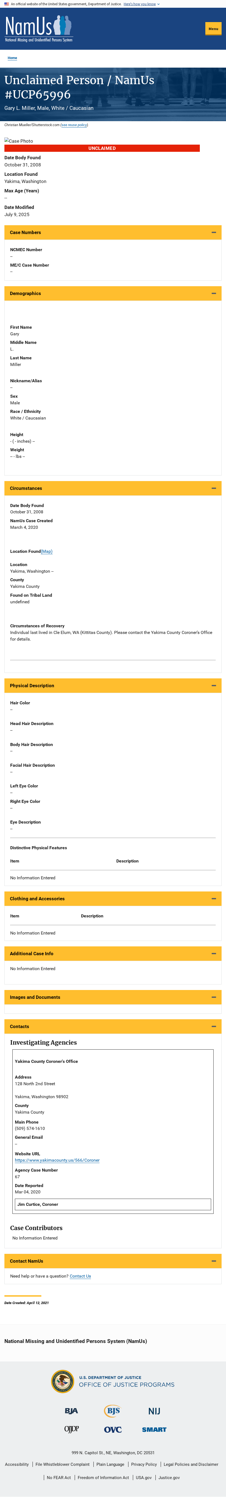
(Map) (47, 551)
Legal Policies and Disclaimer (191, 1464)
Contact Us (80, 1276)
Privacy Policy (144, 1464)
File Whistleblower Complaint (63, 1464)
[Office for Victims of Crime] (113, 1429)
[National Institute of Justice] (154, 1408)
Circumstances (26, 488)
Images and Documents (35, 997)
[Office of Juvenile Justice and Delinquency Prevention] (71, 1431)
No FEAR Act (59, 1477)
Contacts (19, 1026)
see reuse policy (74, 124)
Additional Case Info (31, 953)
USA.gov (144, 1477)
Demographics (25, 293)
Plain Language (110, 1464)
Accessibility (17, 1464)
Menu (213, 28)
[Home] (38, 29)
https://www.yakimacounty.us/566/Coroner (57, 1160)
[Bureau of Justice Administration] (71, 1408)
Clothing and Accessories (37, 898)
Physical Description (32, 685)
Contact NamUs (26, 1261)
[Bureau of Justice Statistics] (113, 1415)
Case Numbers (25, 232)
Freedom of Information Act (103, 1477)
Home (12, 58)
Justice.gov (169, 1477)
